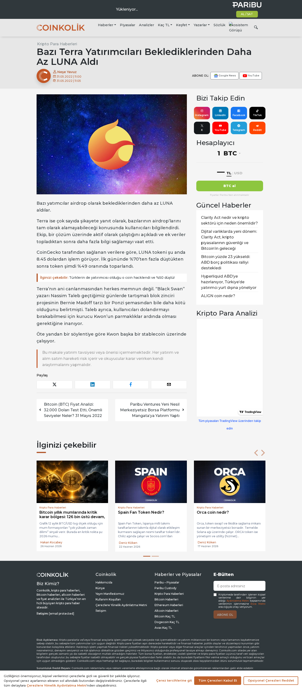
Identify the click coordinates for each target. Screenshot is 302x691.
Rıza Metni (258, 603)
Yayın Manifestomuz (110, 593)
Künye (100, 588)
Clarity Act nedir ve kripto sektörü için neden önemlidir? (229, 220)
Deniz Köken (128, 543)
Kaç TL (164, 25)
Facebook (239, 115)
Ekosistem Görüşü (238, 27)
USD (238, 173)
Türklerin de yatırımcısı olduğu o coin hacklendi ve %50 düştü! (107, 277)
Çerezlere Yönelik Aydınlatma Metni (121, 605)
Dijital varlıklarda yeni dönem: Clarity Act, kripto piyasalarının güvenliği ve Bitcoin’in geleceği (229, 240)
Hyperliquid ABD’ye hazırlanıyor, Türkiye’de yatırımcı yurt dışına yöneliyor (228, 282)
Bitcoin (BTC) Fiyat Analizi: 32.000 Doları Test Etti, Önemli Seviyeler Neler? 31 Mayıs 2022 (73, 410)
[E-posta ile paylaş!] (169, 384)
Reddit (257, 130)
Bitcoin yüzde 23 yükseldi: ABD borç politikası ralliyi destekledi (225, 262)
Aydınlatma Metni (237, 600)
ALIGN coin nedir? (218, 296)
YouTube (220, 130)
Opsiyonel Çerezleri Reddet (271, 680)
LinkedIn (220, 115)
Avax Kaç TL (163, 627)
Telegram (238, 130)
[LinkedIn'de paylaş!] (92, 384)
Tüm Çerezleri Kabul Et (217, 680)
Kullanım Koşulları (108, 599)
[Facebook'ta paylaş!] (130, 384)
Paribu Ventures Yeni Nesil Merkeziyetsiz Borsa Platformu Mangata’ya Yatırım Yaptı (150, 410)
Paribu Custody (165, 588)
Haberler (105, 25)
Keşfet (181, 25)
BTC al (229, 186)
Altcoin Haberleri (166, 610)
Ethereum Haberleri (169, 605)
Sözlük (219, 25)
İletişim (101, 610)
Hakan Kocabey (51, 542)
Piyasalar (127, 25)
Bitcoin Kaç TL (165, 616)
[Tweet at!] (54, 384)
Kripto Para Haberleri (57, 44)
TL (228, 173)
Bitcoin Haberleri (166, 599)
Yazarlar (200, 25)
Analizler (146, 25)
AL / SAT (247, 14)
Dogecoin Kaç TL (167, 622)
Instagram (202, 115)
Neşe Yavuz (66, 72)
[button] (256, 453)
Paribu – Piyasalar (167, 582)
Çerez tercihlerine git (174, 680)
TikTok (257, 115)
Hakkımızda (104, 582)
